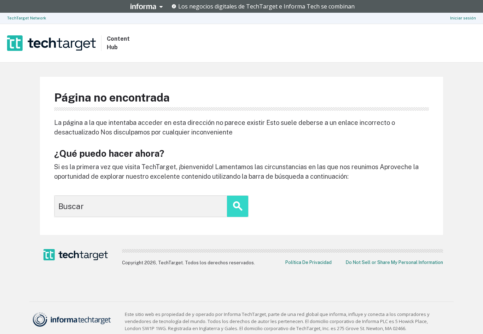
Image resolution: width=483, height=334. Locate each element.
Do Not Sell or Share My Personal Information (394, 262)
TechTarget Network (26, 18)
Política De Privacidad (308, 262)
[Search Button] (237, 206)
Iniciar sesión (463, 18)
